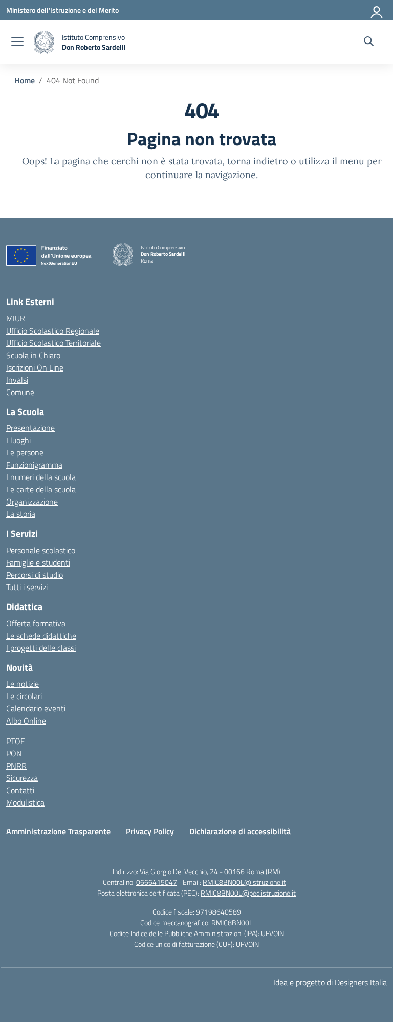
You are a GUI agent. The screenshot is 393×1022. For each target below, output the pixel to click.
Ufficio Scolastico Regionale (52, 330)
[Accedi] (377, 10)
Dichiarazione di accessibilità (240, 831)
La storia (20, 514)
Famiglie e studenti (38, 562)
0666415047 (156, 882)
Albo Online (26, 720)
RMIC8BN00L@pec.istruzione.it (248, 892)
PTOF (15, 741)
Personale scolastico (40, 550)
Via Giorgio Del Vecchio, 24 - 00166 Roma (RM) (210, 871)
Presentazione (30, 428)
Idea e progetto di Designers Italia (330, 982)
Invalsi (17, 380)
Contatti (20, 790)
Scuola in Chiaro (33, 355)
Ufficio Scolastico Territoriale (53, 343)
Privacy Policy (150, 831)
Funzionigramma (34, 465)
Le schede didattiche (41, 635)
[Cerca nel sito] (369, 42)
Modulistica (25, 802)
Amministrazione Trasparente (58, 831)
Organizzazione (32, 501)
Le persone (24, 452)
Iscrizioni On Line (34, 367)
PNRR (16, 765)
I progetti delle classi (41, 648)
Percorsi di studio (34, 575)
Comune (20, 392)
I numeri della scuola (41, 477)
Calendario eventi (36, 708)
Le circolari (24, 696)
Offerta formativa (36, 623)
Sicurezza (22, 778)
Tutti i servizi (27, 587)
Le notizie (22, 684)
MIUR (15, 318)
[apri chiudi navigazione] (17, 42)
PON (14, 753)
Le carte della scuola (41, 489)
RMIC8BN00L (232, 922)
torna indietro (257, 161)
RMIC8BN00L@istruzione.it (244, 882)
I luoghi (18, 440)
